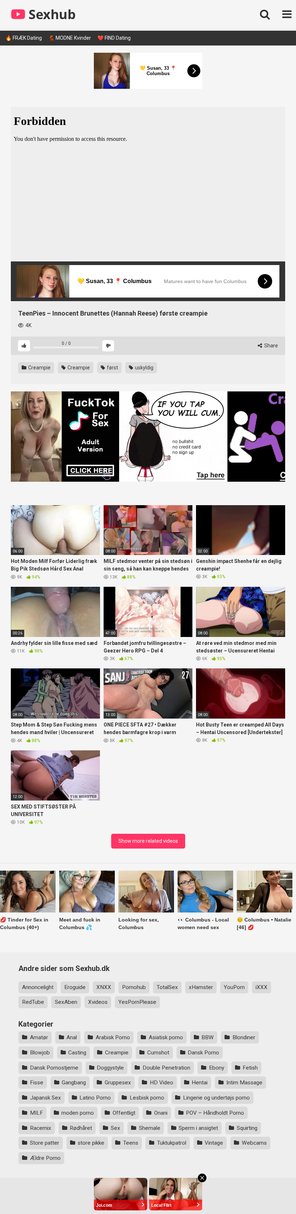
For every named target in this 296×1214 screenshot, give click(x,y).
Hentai (200, 1082)
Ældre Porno (45, 1158)
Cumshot (158, 1052)
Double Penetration (166, 1068)
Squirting (247, 1128)
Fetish (250, 1068)
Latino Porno (95, 1097)
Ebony (216, 1068)
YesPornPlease (137, 1002)
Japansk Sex (45, 1097)
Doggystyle (110, 1068)
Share (270, 345)
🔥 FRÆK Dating (23, 38)
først (112, 367)
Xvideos (98, 1002)
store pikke (91, 1143)
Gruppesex (118, 1082)
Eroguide (75, 987)
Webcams (254, 1143)
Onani (160, 1113)
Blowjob (40, 1052)
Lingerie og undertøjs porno (216, 1097)
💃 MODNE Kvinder (69, 38)
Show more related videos (148, 841)
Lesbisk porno (147, 1097)
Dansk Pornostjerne (54, 1068)
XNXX (103, 987)
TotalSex (167, 987)
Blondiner (243, 1037)
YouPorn (234, 987)
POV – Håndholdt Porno (215, 1113)
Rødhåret (81, 1128)
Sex (115, 1128)
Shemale (149, 1128)
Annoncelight (37, 987)
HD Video (161, 1082)
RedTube (33, 1002)
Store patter (44, 1143)
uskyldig (143, 367)
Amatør (39, 1037)
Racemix (40, 1128)
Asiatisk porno (166, 1037)
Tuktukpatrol (171, 1143)
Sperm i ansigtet (198, 1128)
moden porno (77, 1113)
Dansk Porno (203, 1052)
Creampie (39, 367)
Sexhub (50, 14)
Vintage (214, 1143)
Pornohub (134, 987)
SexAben (66, 1002)
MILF (36, 1113)
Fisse (36, 1082)
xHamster (201, 987)
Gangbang (74, 1082)
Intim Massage (244, 1082)
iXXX (261, 987)
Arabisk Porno (113, 1037)
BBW (207, 1037)
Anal (71, 1037)
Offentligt (124, 1113)
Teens (130, 1143)
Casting (77, 1052)
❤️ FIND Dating (114, 38)
